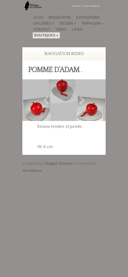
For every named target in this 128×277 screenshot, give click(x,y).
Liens (77, 29)
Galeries (42, 23)
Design (66, 23)
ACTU (38, 17)
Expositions (88, 17)
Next (82, 100)
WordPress (32, 171)
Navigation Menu (64, 53)
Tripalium (90, 23)
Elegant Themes (58, 163)
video (61, 29)
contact (42, 29)
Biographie (60, 17)
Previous (46, 100)
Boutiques (44, 35)
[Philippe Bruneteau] (64, 8)
